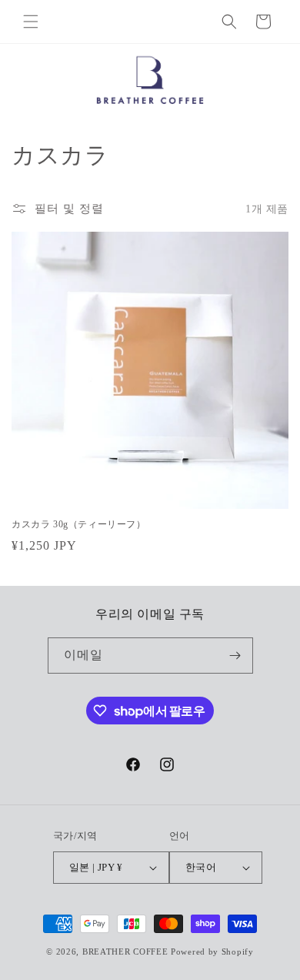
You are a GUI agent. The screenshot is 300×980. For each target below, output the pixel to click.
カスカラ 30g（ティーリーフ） (79, 524)
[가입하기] (235, 655)
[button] (31, 21)
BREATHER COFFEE (125, 951)
